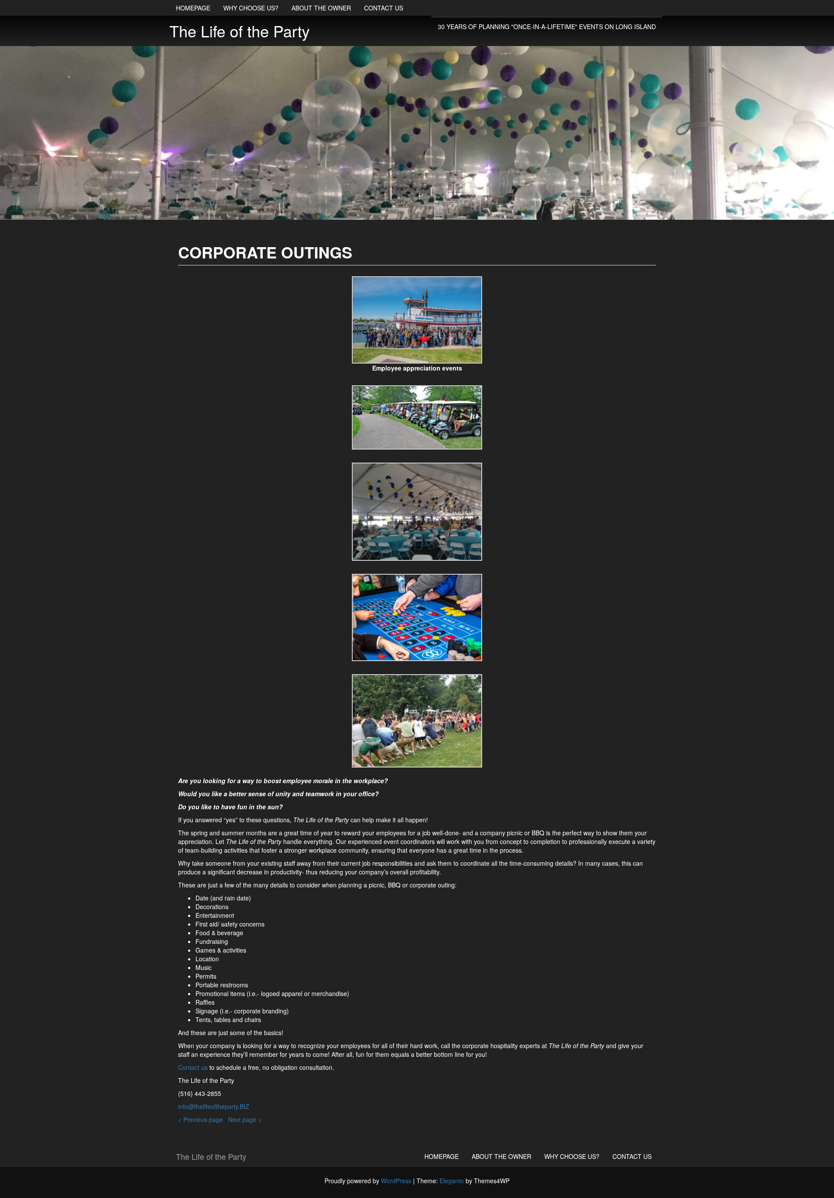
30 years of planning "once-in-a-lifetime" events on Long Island (547, 26)
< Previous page (200, 1119)
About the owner (321, 7)
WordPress (396, 1180)
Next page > (244, 1119)
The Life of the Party (239, 31)
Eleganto (452, 1180)
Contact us (383, 7)
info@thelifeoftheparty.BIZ (213, 1106)
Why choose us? (250, 7)
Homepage (193, 7)
